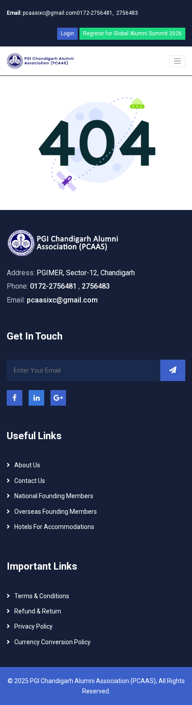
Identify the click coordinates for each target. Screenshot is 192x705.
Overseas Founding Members (55, 511)
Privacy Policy (33, 626)
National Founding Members (53, 495)
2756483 (127, 13)
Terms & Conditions (41, 596)
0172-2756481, (95, 13)
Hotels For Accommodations (54, 526)
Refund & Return (37, 611)
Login (67, 33)
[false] (177, 61)
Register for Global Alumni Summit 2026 (132, 33)
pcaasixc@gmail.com (42, 13)
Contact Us (29, 480)
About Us (27, 465)
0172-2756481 (53, 286)
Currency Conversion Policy (52, 642)
